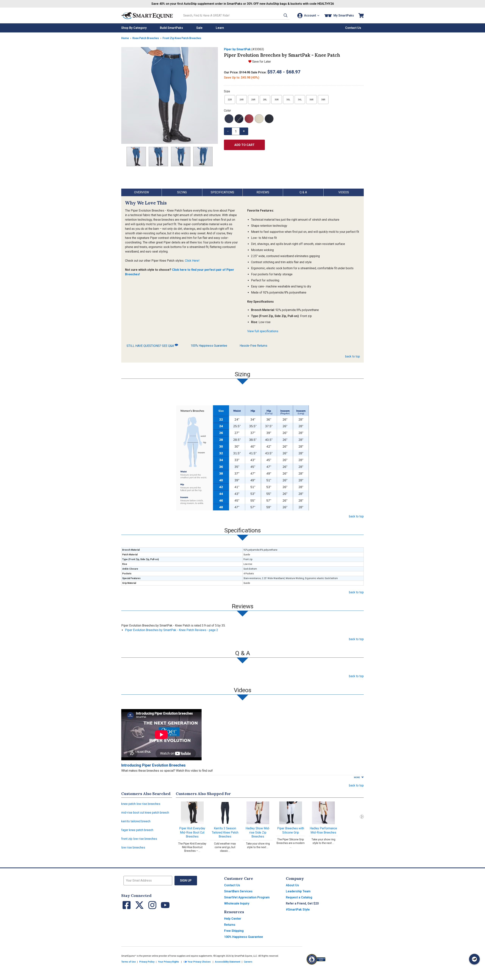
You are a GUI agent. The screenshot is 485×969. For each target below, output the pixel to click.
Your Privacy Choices (199, 961)
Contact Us (232, 885)
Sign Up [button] (186, 880)
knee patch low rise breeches (140, 804)
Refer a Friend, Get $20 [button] (302, 903)
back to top (352, 356)
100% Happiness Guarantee (209, 345)
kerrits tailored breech (135, 821)
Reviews (263, 192)
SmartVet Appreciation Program (247, 897)
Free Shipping (234, 931)
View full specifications (262, 331)
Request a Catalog (299, 897)
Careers (248, 961)
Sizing (182, 192)
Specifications (222, 192)
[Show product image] (169, 95)
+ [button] (244, 131)
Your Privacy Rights (168, 961)
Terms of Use (128, 961)
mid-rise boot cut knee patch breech (145, 812)
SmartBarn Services (238, 891)
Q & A (303, 192)
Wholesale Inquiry (236, 903)
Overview (141, 192)
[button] (285, 15)
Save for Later (261, 61)
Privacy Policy (146, 961)
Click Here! (192, 260)
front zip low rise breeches (139, 839)
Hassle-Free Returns (253, 345)
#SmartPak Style (298, 909)
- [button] (227, 131)
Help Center (232, 918)
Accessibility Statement (227, 961)
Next (362, 817)
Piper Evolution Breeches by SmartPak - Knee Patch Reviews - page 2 (171, 630)
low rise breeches (133, 847)
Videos (343, 192)
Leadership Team (298, 891)
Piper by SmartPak (237, 49)
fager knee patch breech (137, 830)
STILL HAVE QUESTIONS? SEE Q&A (151, 346)
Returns (229, 924)
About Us (292, 885)
